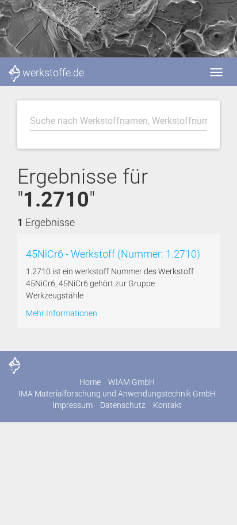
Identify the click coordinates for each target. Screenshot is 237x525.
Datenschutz (123, 405)
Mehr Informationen (61, 313)
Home (90, 382)
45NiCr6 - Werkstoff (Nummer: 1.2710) (113, 254)
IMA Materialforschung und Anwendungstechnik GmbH (117, 393)
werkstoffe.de (53, 73)
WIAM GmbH (131, 382)
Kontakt (167, 405)
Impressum (72, 405)
